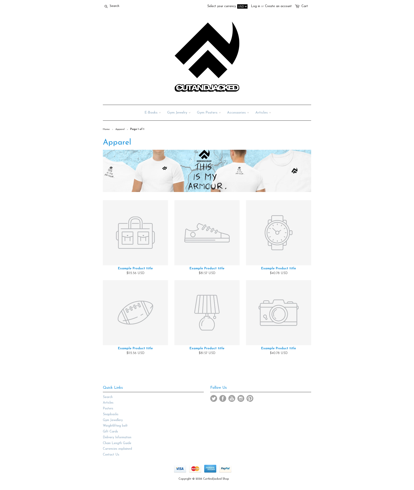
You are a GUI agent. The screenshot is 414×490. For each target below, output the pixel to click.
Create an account (278, 6)
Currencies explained (117, 449)
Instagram (240, 398)
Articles (108, 402)
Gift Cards (110, 431)
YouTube (231, 398)
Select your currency (221, 6)
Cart (304, 6)
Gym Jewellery (113, 420)
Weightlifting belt (115, 426)
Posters (108, 408)
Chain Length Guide (117, 443)
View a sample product (206, 254)
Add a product (178, 255)
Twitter (213, 398)
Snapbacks (110, 414)
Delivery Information (117, 437)
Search (108, 397)
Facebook (222, 398)
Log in (255, 6)
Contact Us (111, 454)
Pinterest (249, 398)
